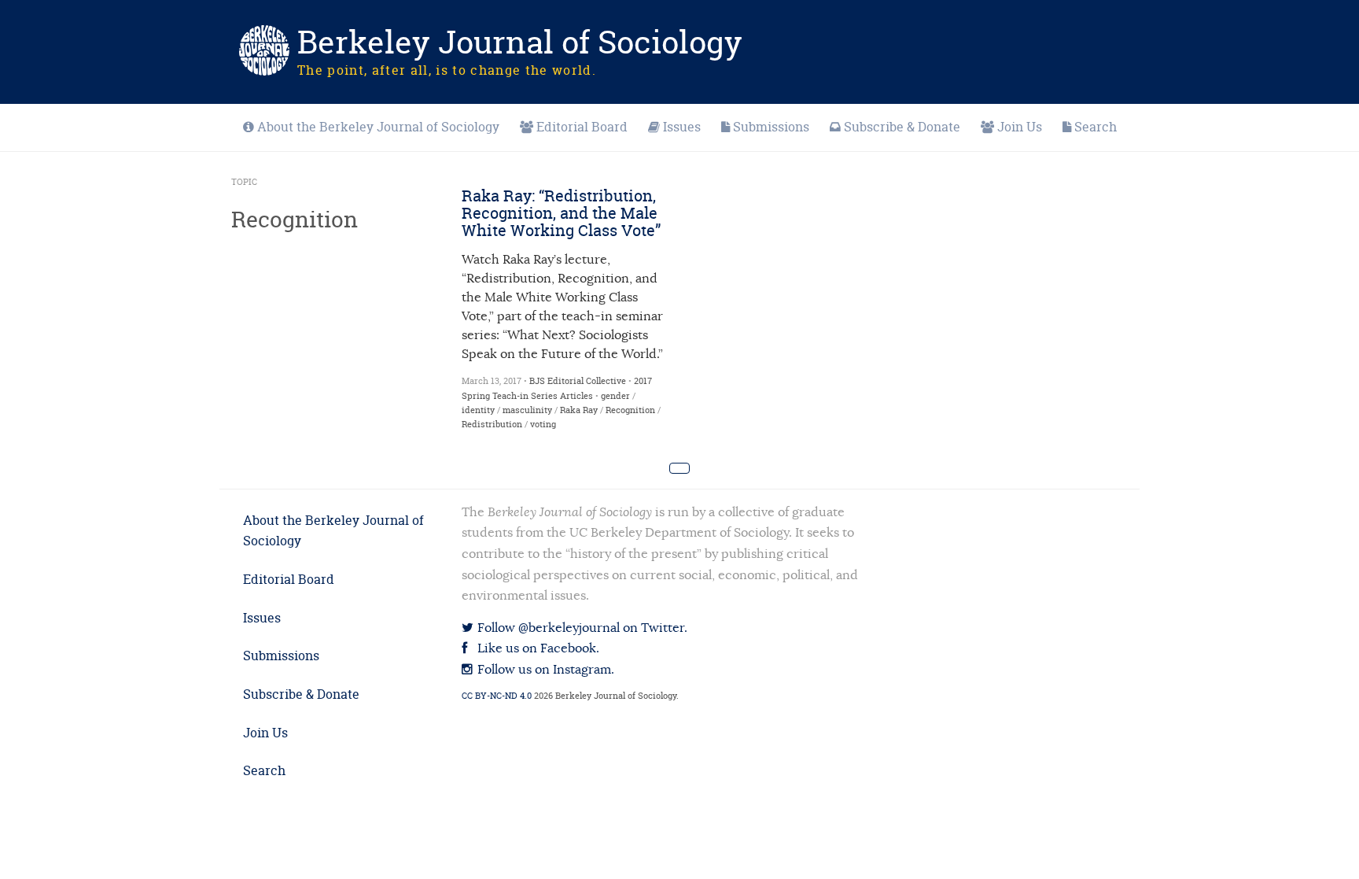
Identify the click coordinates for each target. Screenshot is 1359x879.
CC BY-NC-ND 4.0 (497, 695)
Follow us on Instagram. (544, 670)
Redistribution (492, 424)
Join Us (1019, 126)
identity (478, 410)
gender (615, 396)
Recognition (630, 410)
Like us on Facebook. (536, 648)
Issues (682, 126)
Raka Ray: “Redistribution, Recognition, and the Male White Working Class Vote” (561, 213)
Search (1095, 126)
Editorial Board (582, 126)
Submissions (771, 126)
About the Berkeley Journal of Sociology (378, 126)
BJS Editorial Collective (577, 381)
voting (543, 424)
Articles (576, 396)
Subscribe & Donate (902, 126)
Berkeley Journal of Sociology (519, 42)
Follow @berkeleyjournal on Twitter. (580, 628)
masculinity (527, 410)
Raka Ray (579, 410)
